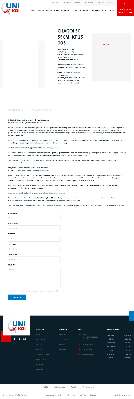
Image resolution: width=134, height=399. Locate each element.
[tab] (15, 110)
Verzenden (17, 297)
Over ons (55, 3)
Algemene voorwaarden (54, 395)
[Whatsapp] (24, 338)
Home (32, 10)
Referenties (67, 3)
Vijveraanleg (97, 10)
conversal (127, 395)
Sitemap (93, 395)
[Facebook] (14, 339)
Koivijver (39, 369)
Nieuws (77, 3)
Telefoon (11, 234)
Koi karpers (40, 339)
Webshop (65, 10)
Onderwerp (12, 255)
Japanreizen (89, 3)
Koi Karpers (42, 10)
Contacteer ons (41, 110)
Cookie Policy (70, 395)
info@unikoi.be (89, 344)
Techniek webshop (80, 10)
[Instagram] (19, 338)
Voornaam (13, 213)
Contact (111, 3)
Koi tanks (54, 10)
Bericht (11, 265)
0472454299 (87, 349)
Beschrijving (15, 110)
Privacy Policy (82, 395)
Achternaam (13, 224)
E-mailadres (13, 244)
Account (100, 3)
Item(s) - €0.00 (125, 10)
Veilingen (109, 10)
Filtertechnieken (42, 354)
